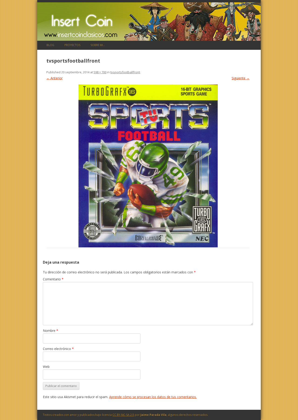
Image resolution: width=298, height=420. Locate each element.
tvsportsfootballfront (125, 72)
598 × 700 (100, 72)
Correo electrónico (58, 348)
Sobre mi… (98, 45)
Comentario (53, 279)
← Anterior (54, 78)
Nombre (50, 330)
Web (46, 366)
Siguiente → (241, 78)
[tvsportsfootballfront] (148, 165)
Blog (50, 45)
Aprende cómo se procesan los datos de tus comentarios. (153, 397)
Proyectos (72, 45)
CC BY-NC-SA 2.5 (123, 415)
